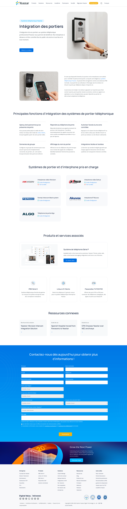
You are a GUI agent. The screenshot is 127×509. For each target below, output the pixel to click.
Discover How (76, 460)
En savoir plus (70, 260)
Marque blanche (62, 478)
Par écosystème (61, 485)
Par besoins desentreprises (61, 489)
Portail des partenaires (101, 478)
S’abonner (79, 490)
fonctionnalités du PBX (101, 480)
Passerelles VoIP (42, 480)
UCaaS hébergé (61, 473)
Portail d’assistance (100, 476)
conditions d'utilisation (50, 426)
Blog (78, 476)
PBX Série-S (41, 478)
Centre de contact (62, 476)
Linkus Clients (41, 133)
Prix (20, 485)
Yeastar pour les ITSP (101, 485)
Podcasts (79, 487)
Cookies (49, 503)
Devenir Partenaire (24, 476)
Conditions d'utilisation (31, 503)
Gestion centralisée (43, 483)
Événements (22, 487)
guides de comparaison (101, 483)
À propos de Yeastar (24, 473)
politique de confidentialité (65, 426)
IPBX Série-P (41, 473)
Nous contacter (99, 473)
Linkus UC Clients (63, 289)
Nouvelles (21, 483)
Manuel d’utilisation (81, 480)
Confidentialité (42, 503)
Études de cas (80, 478)
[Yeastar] (22, 3)
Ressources (79, 473)
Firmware (79, 483)
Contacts (22, 503)
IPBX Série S (33, 289)
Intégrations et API (62, 480)
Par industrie (61, 483)
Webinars (79, 485)
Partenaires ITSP (23, 480)
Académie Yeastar (100, 487)
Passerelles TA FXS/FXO (94, 289)
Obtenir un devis (26, 50)
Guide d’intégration (44, 182)
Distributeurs (22, 478)
